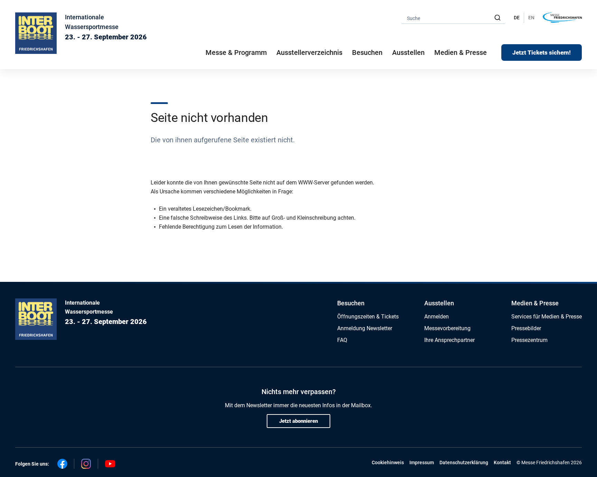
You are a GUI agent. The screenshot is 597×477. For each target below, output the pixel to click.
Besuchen (350, 303)
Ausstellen (439, 303)
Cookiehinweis (388, 462)
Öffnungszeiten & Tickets (368, 316)
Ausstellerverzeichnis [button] (309, 52)
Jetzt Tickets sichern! (541, 52)
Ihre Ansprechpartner (449, 340)
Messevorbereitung (447, 328)
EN (531, 17)
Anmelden (436, 316)
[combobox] (453, 18)
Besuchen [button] (367, 52)
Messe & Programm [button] (236, 52)
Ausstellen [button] (408, 52)
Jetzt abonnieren (298, 421)
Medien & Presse (460, 52)
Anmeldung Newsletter (364, 328)
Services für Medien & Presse (546, 316)
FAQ (342, 340)
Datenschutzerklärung (463, 462)
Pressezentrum (529, 340)
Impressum (421, 462)
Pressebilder (526, 328)
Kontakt (502, 462)
